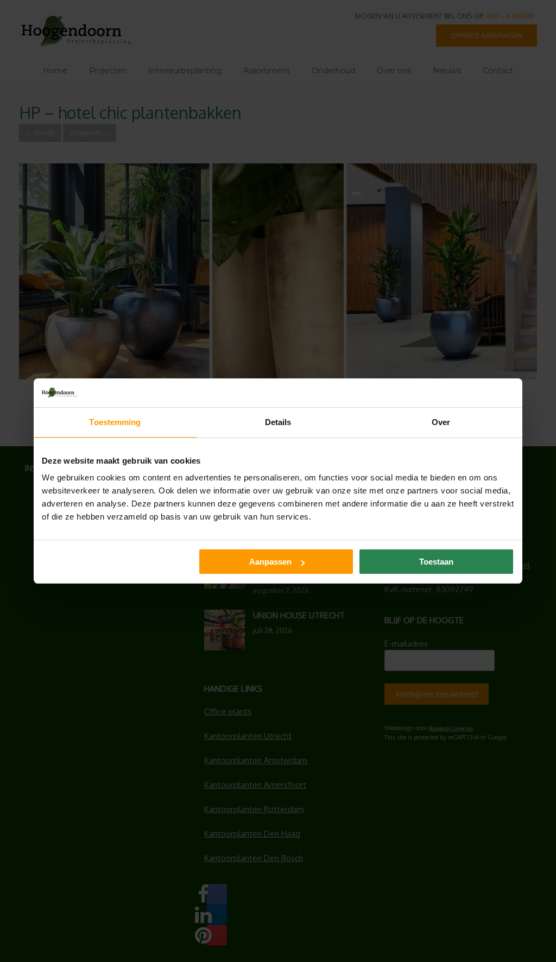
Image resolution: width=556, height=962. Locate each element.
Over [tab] (441, 422)
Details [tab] (278, 422)
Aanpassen (270, 561)
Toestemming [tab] (115, 422)
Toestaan (436, 561)
